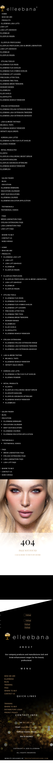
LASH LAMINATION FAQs (11, 225)
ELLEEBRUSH (5, 90)
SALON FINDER (8, 178)
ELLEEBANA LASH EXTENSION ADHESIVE (16, 115)
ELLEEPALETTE (6, 97)
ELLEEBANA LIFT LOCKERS (10, 74)
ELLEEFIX (3, 153)
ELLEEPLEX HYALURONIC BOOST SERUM (16, 156)
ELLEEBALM (4, 33)
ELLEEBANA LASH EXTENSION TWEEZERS (16, 112)
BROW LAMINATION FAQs (11, 219)
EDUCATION (6, 184)
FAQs (4, 216)
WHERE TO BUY (8, 235)
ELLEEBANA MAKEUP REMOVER (12, 100)
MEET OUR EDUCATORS (10, 194)
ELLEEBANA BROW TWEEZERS (11, 84)
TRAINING (8, 685)
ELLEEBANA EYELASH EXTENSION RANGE (16, 109)
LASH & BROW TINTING (10, 122)
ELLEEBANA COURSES (9, 197)
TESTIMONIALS (8, 206)
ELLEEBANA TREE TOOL (9, 80)
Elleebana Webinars (10, 188)
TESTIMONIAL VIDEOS (9, 210)
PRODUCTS (6, 20)
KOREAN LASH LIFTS (9, 137)
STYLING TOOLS (7, 61)
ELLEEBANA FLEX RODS (9, 64)
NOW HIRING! (7, 241)
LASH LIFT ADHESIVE (8, 30)
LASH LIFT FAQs (7, 229)
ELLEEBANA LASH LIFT (9, 23)
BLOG (4, 181)
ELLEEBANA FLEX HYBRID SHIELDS (13, 71)
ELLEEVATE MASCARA (8, 159)
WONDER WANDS (7, 87)
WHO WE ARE (7, 17)
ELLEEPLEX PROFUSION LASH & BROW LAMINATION (21, 45)
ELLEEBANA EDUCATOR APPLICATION (15, 200)
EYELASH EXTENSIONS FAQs (12, 222)
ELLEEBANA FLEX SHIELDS (10, 68)
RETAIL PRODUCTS (8, 150)
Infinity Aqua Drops (9, 131)
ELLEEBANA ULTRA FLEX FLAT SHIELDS (15, 140)
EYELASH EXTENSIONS (9, 106)
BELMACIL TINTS (6, 125)
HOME (4, 14)
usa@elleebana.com (29, 727)
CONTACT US (7, 238)
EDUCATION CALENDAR (10, 191)
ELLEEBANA (9, 679)
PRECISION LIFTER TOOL (10, 77)
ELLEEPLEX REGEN (7, 36)
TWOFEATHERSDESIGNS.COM (36, 758)
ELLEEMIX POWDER (8, 144)
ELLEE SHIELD (5, 93)
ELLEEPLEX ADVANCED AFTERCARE (13, 163)
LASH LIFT (4, 26)
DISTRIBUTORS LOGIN (13, 709)
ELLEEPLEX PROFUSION (10, 42)
